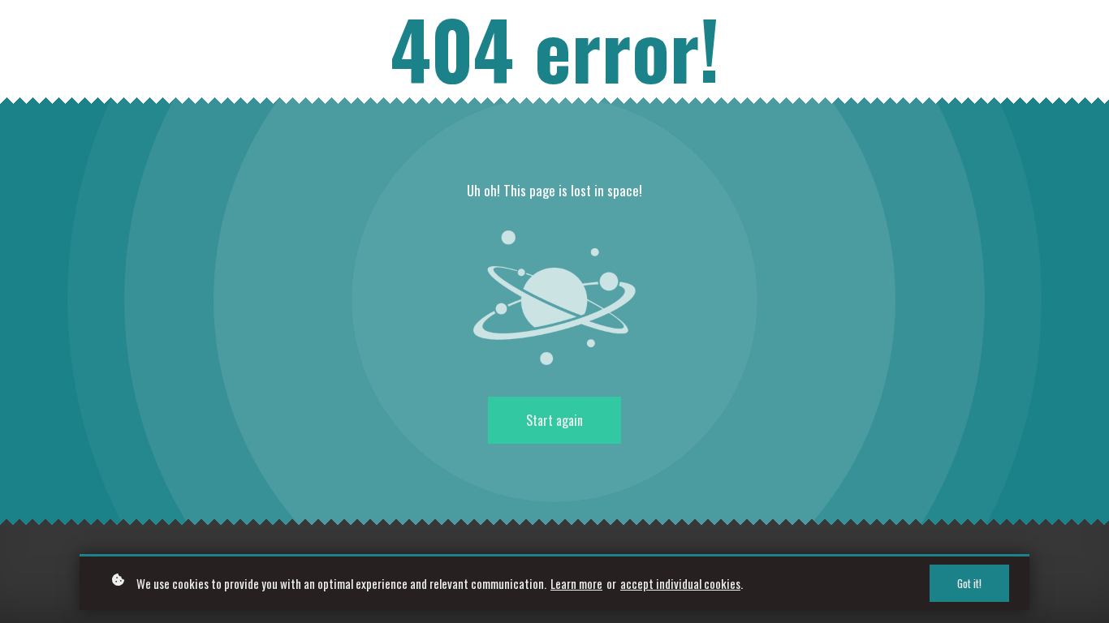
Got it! (969, 583)
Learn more (576, 583)
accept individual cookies (680, 583)
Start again (554, 420)
